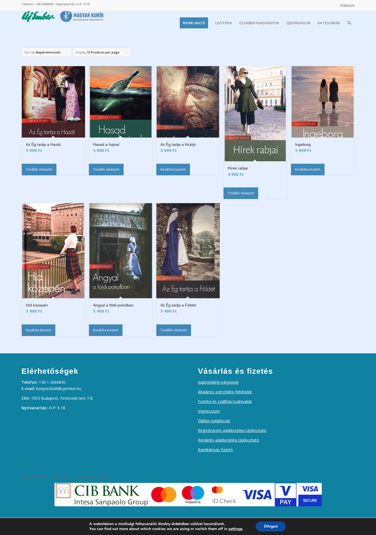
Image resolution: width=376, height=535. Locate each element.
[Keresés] (349, 23)
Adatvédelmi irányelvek (218, 382)
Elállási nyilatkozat (214, 420)
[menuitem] (346, 5)
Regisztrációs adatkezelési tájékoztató (232, 430)
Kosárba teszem (173, 169)
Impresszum (209, 411)
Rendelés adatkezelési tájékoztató (228, 440)
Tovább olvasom (39, 169)
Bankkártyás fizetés (215, 449)
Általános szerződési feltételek (225, 391)
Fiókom (347, 5)
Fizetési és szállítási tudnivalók (225, 401)
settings (235, 528)
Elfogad (270, 526)
